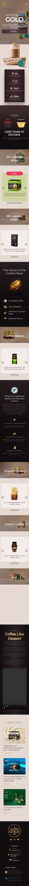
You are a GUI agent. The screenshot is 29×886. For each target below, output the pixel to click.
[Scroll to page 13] (18, 203)
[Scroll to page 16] (21, 203)
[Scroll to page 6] (12, 203)
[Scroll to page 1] (7, 203)
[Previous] (3, 188)
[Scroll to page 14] (19, 203)
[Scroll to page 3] (9, 203)
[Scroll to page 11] (16, 203)
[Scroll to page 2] (8, 203)
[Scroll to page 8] (14, 203)
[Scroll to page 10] (15, 203)
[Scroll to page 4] (10, 203)
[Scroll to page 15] (20, 203)
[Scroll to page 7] (13, 203)
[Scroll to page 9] (18, 510)
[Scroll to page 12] (17, 203)
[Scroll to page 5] (11, 203)
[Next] (25, 188)
